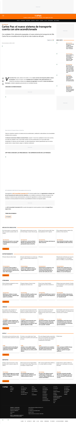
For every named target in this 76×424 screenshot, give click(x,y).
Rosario (28, 20)
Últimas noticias (56, 391)
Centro (33, 20)
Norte (37, 20)
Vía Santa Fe (45, 394)
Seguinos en (49, 40)
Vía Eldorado (45, 389)
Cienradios (46, 421)
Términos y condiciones (15, 407)
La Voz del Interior (60, 421)
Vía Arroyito (23, 389)
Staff (11, 413)
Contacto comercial (14, 410)
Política (55, 393)
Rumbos (65, 394)
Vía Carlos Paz (24, 388)
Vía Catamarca (35, 391)
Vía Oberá (44, 392)
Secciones (56, 20)
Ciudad (41, 421)
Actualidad (8, 216)
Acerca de (12, 412)
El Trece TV (29, 421)
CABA (11, 391)
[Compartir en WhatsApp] (3, 81)
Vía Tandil (23, 391)
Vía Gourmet (66, 391)
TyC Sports (52, 421)
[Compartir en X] (3, 84)
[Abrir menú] (12, 15)
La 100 (38, 421)
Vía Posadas (45, 388)
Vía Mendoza (34, 394)
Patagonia (50, 20)
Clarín (22, 421)
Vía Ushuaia (55, 388)
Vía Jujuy (33, 388)
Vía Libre (66, 392)
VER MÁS (5, 248)
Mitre (34, 421)
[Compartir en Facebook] (3, 78)
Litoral (41, 20)
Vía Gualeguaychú (46, 400)
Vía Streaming (67, 389)
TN (25, 421)
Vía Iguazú (45, 391)
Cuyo (45, 20)
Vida (54, 402)
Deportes (55, 399)
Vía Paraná (45, 397)
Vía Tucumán (34, 389)
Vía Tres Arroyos (24, 392)
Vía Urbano (66, 388)
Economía (55, 394)
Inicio (18, 20)
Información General (57, 396)
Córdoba (22, 20)
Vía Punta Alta (24, 394)
